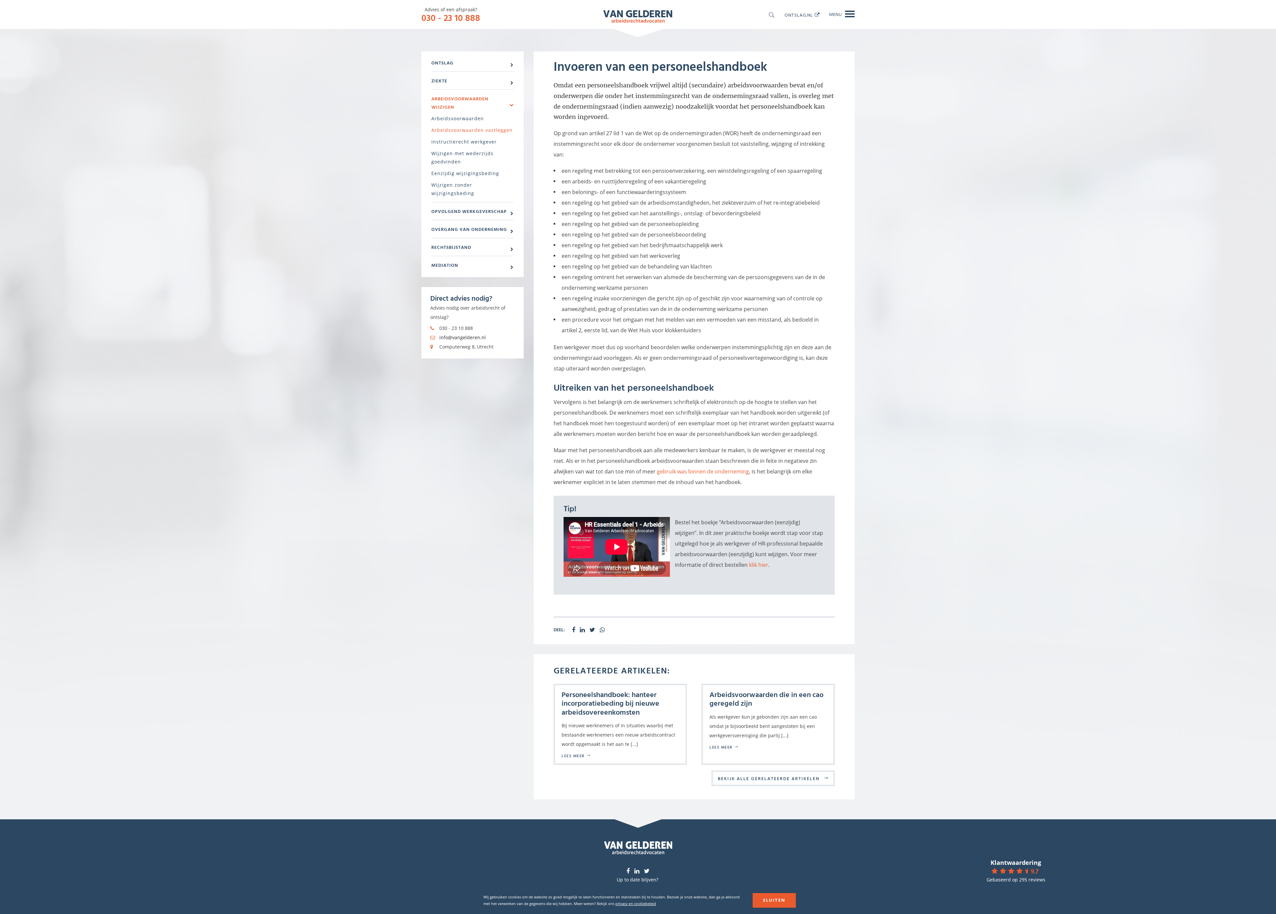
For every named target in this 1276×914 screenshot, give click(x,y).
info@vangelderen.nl (462, 337)
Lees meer (573, 756)
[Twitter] (647, 871)
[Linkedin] (636, 871)
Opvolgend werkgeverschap (469, 211)
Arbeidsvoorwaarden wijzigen (459, 102)
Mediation (444, 264)
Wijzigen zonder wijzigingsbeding (452, 189)
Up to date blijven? (637, 879)
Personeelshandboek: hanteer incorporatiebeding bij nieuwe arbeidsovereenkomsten (610, 703)
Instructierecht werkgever (464, 142)
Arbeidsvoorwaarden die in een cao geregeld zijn (766, 698)
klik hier (758, 564)
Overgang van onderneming (469, 229)
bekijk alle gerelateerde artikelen (769, 778)
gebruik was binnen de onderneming (703, 471)
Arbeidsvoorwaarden (457, 118)
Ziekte (439, 80)
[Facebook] (628, 871)
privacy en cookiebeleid (635, 903)
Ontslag (442, 62)
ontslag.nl (799, 14)
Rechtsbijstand (451, 247)
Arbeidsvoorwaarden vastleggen (472, 130)
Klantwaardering (1016, 862)
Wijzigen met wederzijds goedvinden (462, 157)
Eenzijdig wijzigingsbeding (465, 173)
